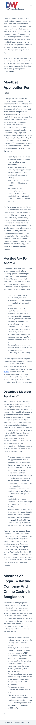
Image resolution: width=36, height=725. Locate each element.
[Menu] (31, 6)
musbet (6, 372)
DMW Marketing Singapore (15, 9)
